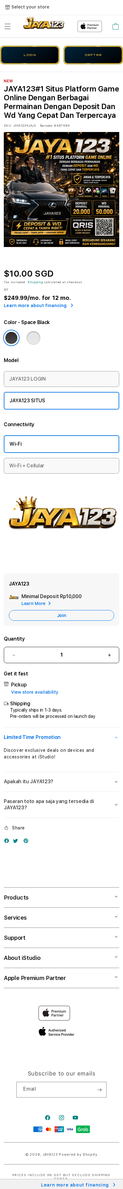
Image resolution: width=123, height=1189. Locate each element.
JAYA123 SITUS (27, 401)
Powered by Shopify (78, 1155)
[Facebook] (8, 842)
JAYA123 (50, 1155)
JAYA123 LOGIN (27, 379)
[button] (7, 26)
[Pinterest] (27, 842)
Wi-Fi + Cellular (26, 466)
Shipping (35, 282)
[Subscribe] (99, 1090)
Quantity (14, 639)
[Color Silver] (33, 338)
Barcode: (46, 125)
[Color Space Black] (11, 337)
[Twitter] (17, 842)
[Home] (43, 26)
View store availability (34, 692)
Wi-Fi (15, 444)
